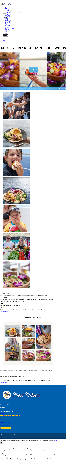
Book (3, 41)
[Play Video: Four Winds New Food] (33, 69)
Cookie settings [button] (45, 440)
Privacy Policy (64, 436)
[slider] (32, 88)
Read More (55, 440)
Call (3, 42)
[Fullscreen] (65, 88)
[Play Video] (1, 88)
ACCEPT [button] (51, 440)
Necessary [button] (2, 451)
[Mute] (59, 88)
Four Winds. (6, 434)
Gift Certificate (2, 421)
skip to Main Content (4, 0)
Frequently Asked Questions (5, 422)
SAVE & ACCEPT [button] (3, 460)
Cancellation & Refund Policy (5, 423)
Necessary (3, 452)
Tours (4, 40)
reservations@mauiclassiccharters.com (6, 402)
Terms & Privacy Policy (4, 425)
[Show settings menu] (62, 88)
